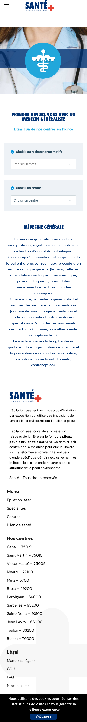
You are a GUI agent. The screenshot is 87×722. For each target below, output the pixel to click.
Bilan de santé (19, 525)
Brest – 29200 (19, 588)
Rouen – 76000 (20, 638)
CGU (11, 668)
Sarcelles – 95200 (23, 605)
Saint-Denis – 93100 (24, 613)
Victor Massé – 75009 (26, 563)
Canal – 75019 (19, 547)
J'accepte (43, 717)
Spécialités (16, 508)
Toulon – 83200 (20, 630)
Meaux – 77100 (20, 572)
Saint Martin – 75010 (24, 555)
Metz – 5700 (18, 580)
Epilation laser (19, 500)
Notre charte (18, 685)
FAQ (10, 677)
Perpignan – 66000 (24, 596)
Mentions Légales (21, 660)
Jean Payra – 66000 (24, 621)
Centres (13, 516)
